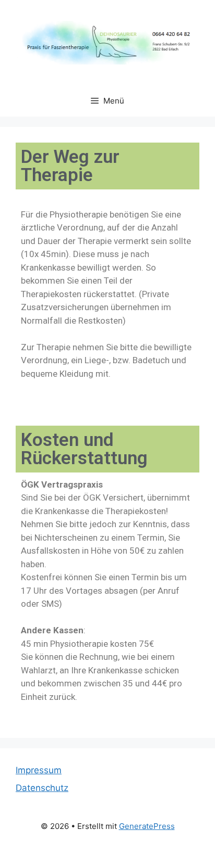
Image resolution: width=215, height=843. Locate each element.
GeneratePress (147, 826)
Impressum (39, 770)
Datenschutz (42, 788)
